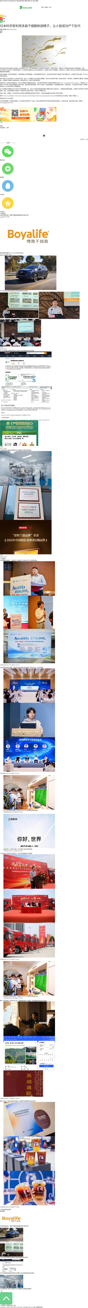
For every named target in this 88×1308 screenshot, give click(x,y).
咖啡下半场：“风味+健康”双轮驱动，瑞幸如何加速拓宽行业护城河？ (18, 1101)
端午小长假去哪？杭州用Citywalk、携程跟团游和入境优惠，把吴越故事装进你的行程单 (23, 1000)
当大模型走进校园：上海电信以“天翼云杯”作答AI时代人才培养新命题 (18, 560)
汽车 (31, 1)
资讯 (4, 1)
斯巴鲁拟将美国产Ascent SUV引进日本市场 (11, 253)
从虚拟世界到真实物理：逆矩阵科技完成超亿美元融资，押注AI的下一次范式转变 (21, 667)
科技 (34, 1)
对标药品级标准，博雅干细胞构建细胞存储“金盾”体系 (14, 215)
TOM (1, 217)
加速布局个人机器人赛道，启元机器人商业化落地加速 (17, 849)
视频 (20, 1)
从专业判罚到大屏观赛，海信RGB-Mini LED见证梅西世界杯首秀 (20, 810)
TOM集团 (2, 1305)
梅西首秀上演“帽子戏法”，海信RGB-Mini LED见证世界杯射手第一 (21, 996)
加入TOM (13, 1305)
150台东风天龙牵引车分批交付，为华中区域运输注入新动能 (16, 853)
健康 (26, 1)
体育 (9, 1)
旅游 (12, 1)
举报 (1, 126)
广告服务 (8, 1305)
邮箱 (37, 1)
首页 (1, 1)
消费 (29, 1)
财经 (23, 1)
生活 (15, 1)
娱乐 (7, 1)
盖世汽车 (2, 255)
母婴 (17, 1)
